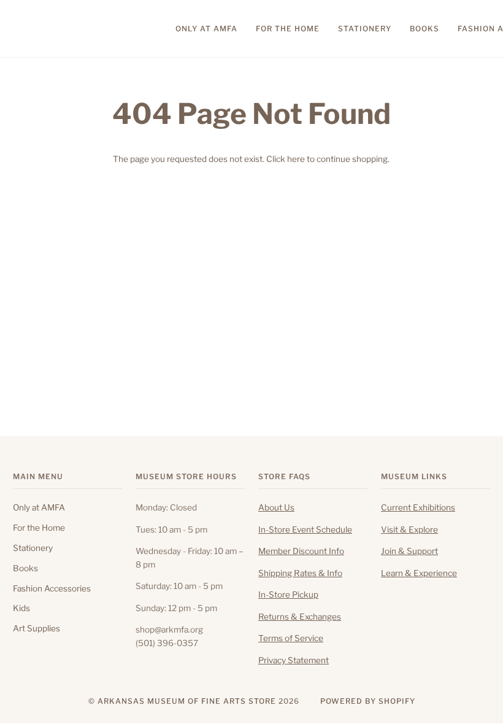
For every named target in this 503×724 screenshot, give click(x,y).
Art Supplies (36, 628)
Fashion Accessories (52, 588)
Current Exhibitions (418, 507)
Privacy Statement (293, 660)
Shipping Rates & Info (300, 573)
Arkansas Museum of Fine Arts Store (187, 701)
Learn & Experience (419, 573)
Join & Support (409, 551)
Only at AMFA (39, 507)
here (296, 159)
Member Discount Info (301, 551)
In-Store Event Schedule (305, 529)
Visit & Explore (409, 529)
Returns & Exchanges (299, 617)
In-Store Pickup (288, 594)
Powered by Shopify (367, 701)
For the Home (39, 528)
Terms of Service (290, 638)
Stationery (33, 548)
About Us (276, 507)
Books (25, 568)
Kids (21, 608)
